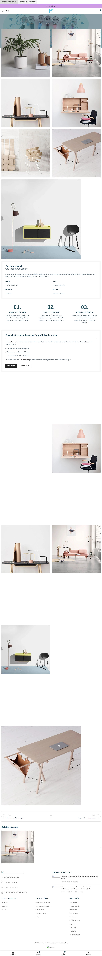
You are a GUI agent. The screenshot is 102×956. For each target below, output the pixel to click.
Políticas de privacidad (42, 902)
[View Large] (32, 832)
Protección (73, 931)
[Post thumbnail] (56, 879)
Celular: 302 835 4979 (11, 887)
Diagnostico (73, 909)
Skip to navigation (9, 2)
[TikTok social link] (54, 6)
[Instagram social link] (49, 6)
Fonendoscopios (75, 906)
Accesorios (73, 927)
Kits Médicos (74, 902)
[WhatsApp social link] (52, 6)
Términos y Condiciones (43, 906)
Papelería (73, 924)
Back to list (51, 816)
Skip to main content (27, 2)
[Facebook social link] (47, 6)
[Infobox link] (17, 313)
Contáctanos (39, 909)
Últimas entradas (41, 913)
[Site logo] (51, 11)
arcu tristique (24, 360)
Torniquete (73, 917)
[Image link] (41, 219)
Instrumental (74, 913)
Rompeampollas (75, 934)
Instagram (4, 902)
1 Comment (74, 881)
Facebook (4, 906)
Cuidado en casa (75, 920)
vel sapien (13, 342)
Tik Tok (3, 909)
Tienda (37, 917)
